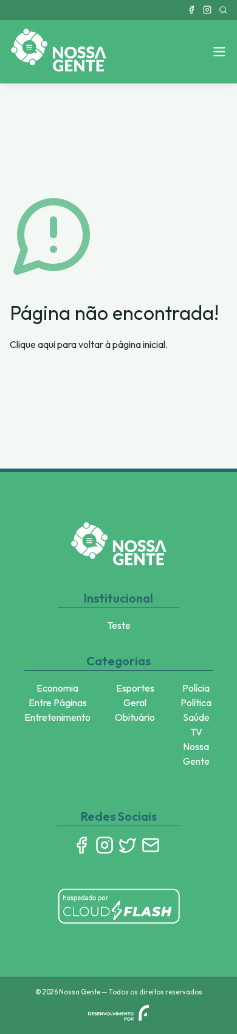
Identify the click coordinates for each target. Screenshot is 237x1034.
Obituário (135, 717)
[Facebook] (191, 9)
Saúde (196, 717)
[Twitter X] (127, 845)
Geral (134, 702)
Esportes (135, 688)
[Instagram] (207, 9)
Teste (119, 625)
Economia (57, 688)
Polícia (196, 688)
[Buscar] (223, 9)
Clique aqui (32, 344)
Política (195, 702)
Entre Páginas (58, 702)
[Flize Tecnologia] (118, 1013)
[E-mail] (151, 845)
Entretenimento (57, 717)
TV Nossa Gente (196, 746)
